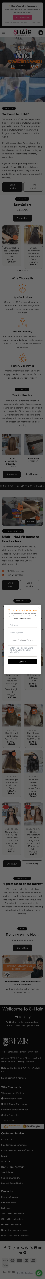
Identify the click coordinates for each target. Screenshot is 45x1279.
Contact (22, 661)
